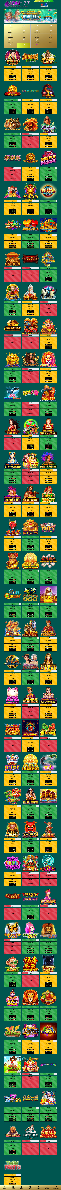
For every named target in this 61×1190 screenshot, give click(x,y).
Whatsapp (47, 1188)
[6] (30, 21)
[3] (26, 21)
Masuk (30, 1188)
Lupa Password (56, 1188)
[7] (31, 21)
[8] (32, 21)
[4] (28, 21)
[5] (29, 21)
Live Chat (38, 1188)
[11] (36, 21)
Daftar (21, 1188)
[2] (25, 21)
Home (4, 1188)
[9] (34, 21)
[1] (24, 21)
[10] (35, 21)
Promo (13, 1188)
